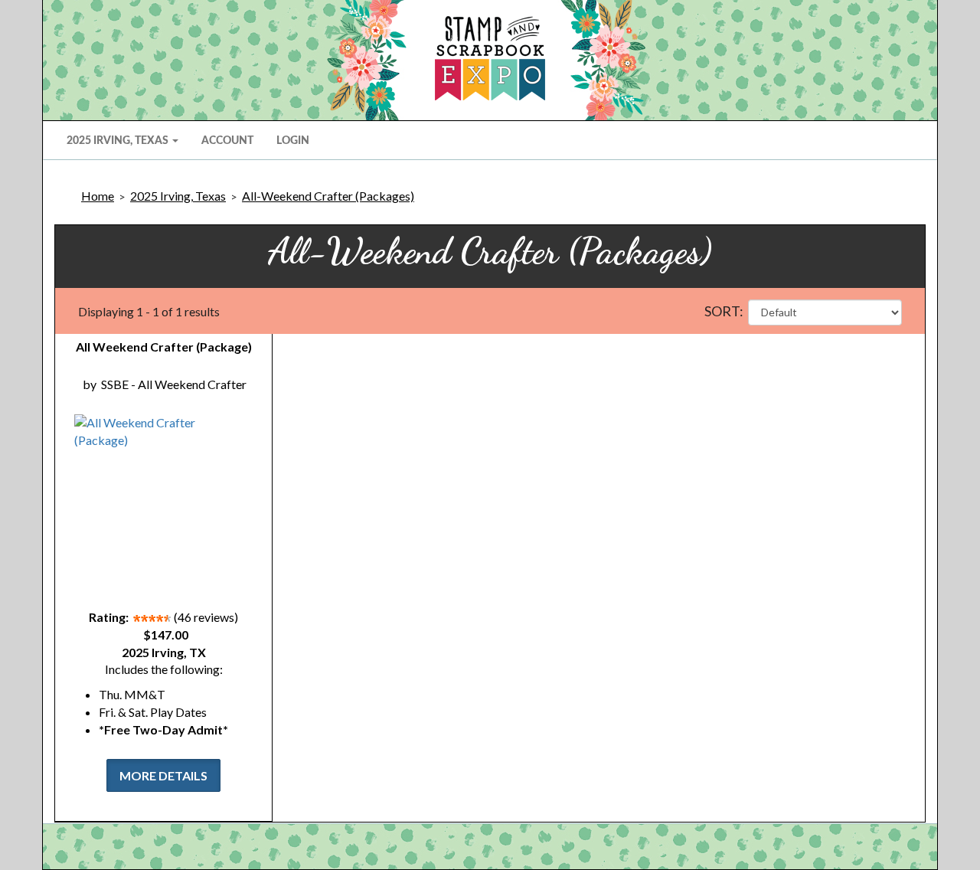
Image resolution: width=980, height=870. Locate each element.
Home (97, 195)
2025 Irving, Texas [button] (119, 141)
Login (292, 141)
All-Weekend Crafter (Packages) (328, 195)
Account (227, 141)
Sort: (723, 311)
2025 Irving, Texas (178, 195)
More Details (163, 775)
